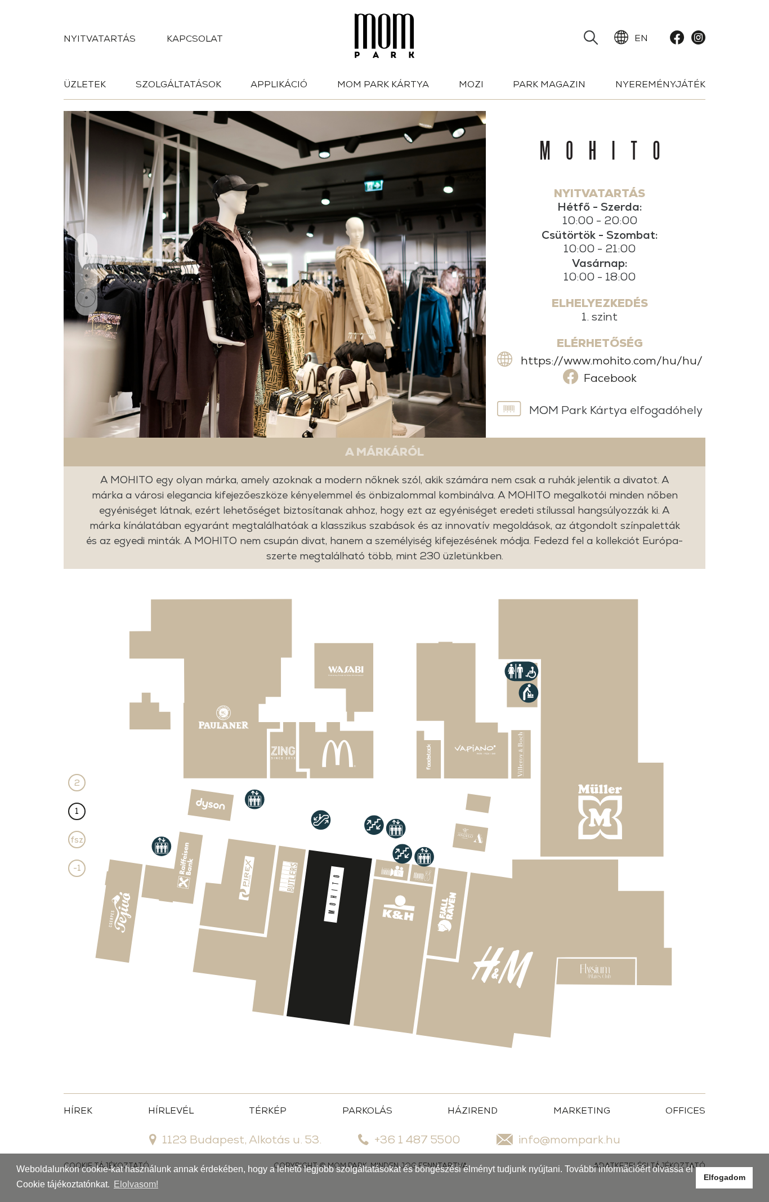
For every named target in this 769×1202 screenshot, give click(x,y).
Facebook (610, 378)
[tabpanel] (275, 274)
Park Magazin (549, 84)
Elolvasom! (136, 1184)
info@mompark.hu (569, 1139)
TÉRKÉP (268, 1110)
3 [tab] (86, 298)
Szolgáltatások (178, 84)
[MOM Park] (384, 38)
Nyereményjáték (660, 84)
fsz (76, 839)
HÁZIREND (473, 1110)
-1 (77, 867)
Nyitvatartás (100, 38)
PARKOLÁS (367, 1110)
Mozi (471, 84)
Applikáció (279, 84)
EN (641, 38)
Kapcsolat (195, 38)
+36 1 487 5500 (417, 1139)
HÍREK (78, 1110)
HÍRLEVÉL (171, 1110)
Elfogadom (724, 1177)
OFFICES (685, 1110)
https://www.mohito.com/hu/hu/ (612, 360)
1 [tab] (86, 254)
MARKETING (581, 1110)
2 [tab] (86, 276)
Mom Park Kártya (383, 84)
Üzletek (85, 84)
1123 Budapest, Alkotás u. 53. (241, 1139)
